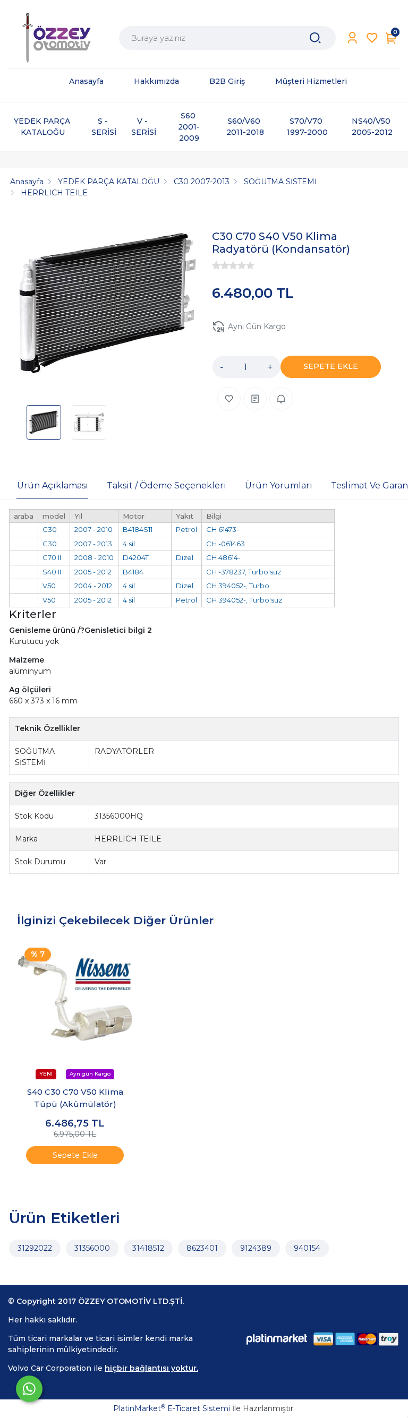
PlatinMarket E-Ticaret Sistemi (171, 1408)
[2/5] (220, 265)
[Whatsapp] (29, 1389)
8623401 (202, 1248)
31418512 (148, 1248)
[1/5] (216, 265)
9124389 (255, 1248)
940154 (307, 1248)
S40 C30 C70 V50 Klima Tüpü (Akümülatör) (75, 1098)
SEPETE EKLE (330, 366)
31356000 (92, 1248)
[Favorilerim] (372, 38)
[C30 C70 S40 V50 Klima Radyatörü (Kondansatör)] (107, 305)
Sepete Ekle (75, 1155)
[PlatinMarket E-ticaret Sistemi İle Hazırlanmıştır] (276, 1338)
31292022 (35, 1248)
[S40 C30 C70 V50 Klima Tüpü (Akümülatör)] (75, 998)
